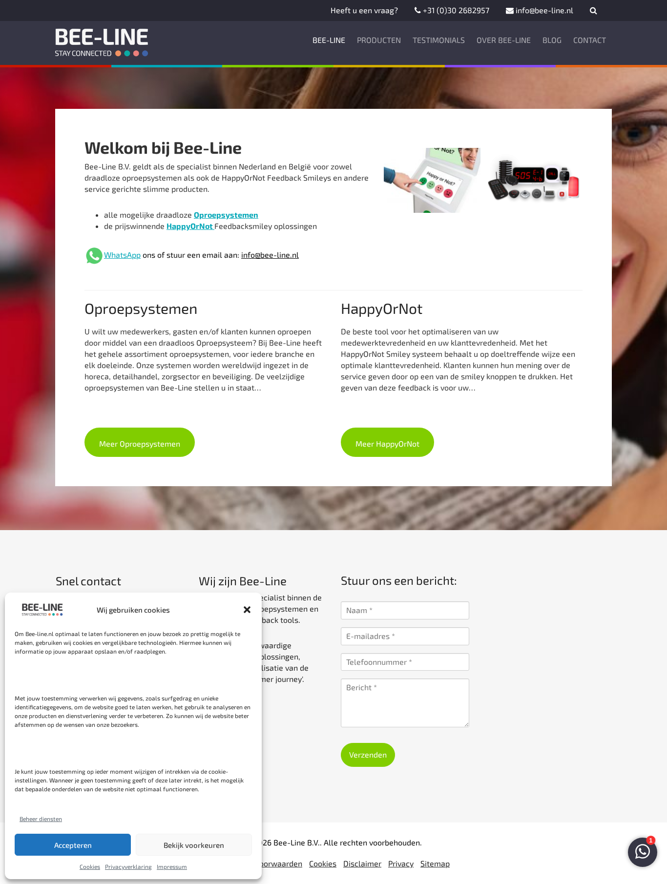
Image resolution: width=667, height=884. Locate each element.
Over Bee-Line (504, 39)
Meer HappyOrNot (387, 443)
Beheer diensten (41, 818)
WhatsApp (122, 254)
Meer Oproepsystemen (139, 443)
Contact (589, 39)
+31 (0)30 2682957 (455, 10)
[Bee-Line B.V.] (102, 40)
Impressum (172, 866)
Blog (552, 39)
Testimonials (439, 39)
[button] (247, 610)
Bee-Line (329, 39)
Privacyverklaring (128, 866)
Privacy (401, 863)
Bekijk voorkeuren (194, 845)
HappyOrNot (190, 225)
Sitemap (435, 863)
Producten (379, 39)
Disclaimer (362, 863)
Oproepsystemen (226, 214)
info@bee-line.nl (543, 10)
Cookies (90, 866)
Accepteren (73, 845)
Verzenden (368, 754)
